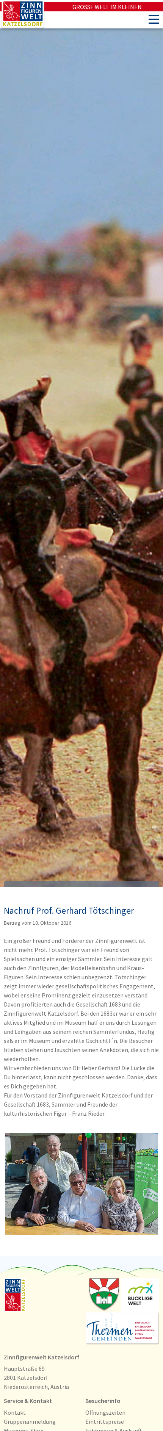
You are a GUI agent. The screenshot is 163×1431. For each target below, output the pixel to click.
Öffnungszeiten (105, 1412)
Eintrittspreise (104, 1421)
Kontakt (15, 1412)
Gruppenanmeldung (30, 1421)
